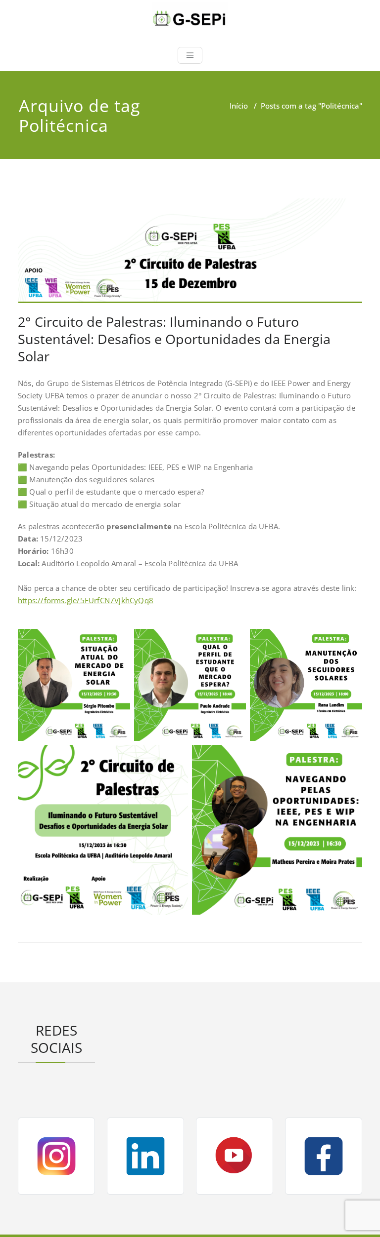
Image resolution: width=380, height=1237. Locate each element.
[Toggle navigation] (190, 55)
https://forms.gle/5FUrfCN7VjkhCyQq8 (85, 600)
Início (239, 106)
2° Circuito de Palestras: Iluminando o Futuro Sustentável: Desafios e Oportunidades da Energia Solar (174, 338)
